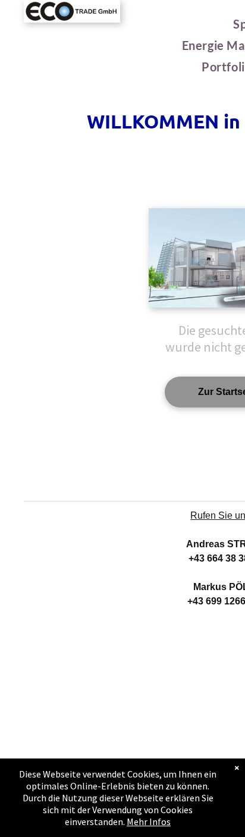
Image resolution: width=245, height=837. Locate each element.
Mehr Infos (149, 821)
